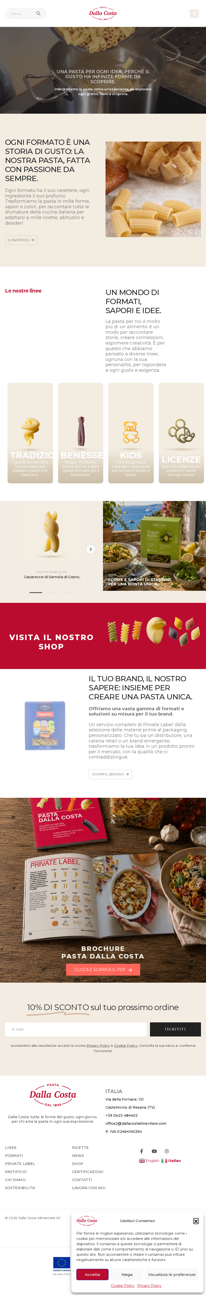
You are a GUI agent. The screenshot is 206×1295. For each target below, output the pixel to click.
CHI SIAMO (15, 1180)
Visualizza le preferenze (172, 1274)
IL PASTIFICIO (19, 240)
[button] (195, 1220)
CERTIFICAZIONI (88, 1171)
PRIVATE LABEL (20, 1163)
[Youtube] (154, 1151)
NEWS (78, 1155)
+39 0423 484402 (122, 1115)
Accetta (92, 1274)
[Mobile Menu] (194, 13)
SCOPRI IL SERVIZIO (108, 774)
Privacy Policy (149, 1285)
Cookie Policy (123, 1285)
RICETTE (80, 1147)
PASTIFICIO (16, 1171)
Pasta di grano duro (51, 572)
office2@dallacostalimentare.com (136, 1123)
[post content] (51, 532)
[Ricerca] (38, 14)
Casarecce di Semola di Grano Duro (51, 579)
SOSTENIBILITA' (20, 1188)
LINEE (11, 1147)
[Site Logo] (103, 13)
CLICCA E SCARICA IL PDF (100, 969)
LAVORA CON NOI (89, 1188)
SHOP (77, 1163)
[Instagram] (167, 1151)
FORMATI (14, 1155)
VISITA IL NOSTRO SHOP (51, 642)
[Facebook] (141, 1151)
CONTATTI (82, 1180)
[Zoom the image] (154, 613)
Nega (127, 1274)
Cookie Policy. (126, 1045)
